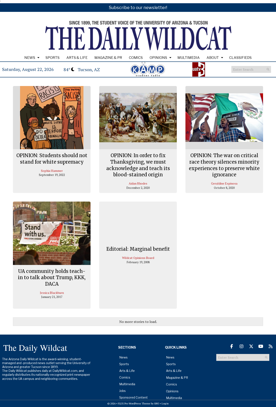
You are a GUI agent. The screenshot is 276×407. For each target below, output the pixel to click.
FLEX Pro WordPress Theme (134, 403)
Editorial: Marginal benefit (138, 249)
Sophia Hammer (52, 171)
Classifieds (240, 58)
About (213, 58)
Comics (136, 58)
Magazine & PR (108, 58)
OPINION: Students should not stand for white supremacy (51, 158)
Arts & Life (77, 58)
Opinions (158, 58)
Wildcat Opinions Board (138, 258)
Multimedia (188, 58)
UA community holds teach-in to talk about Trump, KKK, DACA (52, 277)
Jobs (122, 391)
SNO (156, 403)
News (29, 58)
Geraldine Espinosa (224, 183)
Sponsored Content (133, 397)
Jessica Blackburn (52, 293)
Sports (52, 58)
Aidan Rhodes (138, 183)
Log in (165, 403)
